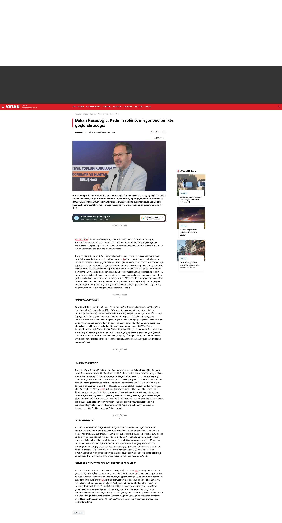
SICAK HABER (78, 107)
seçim (102, 389)
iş (162, 199)
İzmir (85, 239)
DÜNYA (148, 107)
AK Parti (79, 239)
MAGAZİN (138, 107)
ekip (136, 470)
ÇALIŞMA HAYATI (93, 107)
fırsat (101, 480)
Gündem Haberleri (89, 114)
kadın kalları (79, 513)
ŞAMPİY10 (117, 107)
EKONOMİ (128, 107)
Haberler (78, 114)
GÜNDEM (106, 107)
